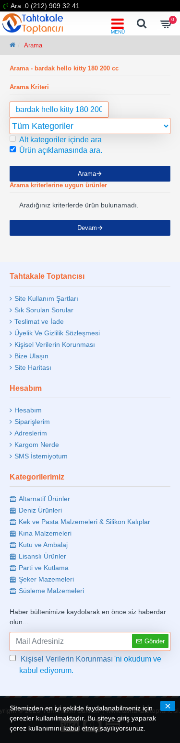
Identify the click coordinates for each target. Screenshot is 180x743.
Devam (87, 227)
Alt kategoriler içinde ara (60, 140)
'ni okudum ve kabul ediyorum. (90, 664)
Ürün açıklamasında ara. (60, 150)
